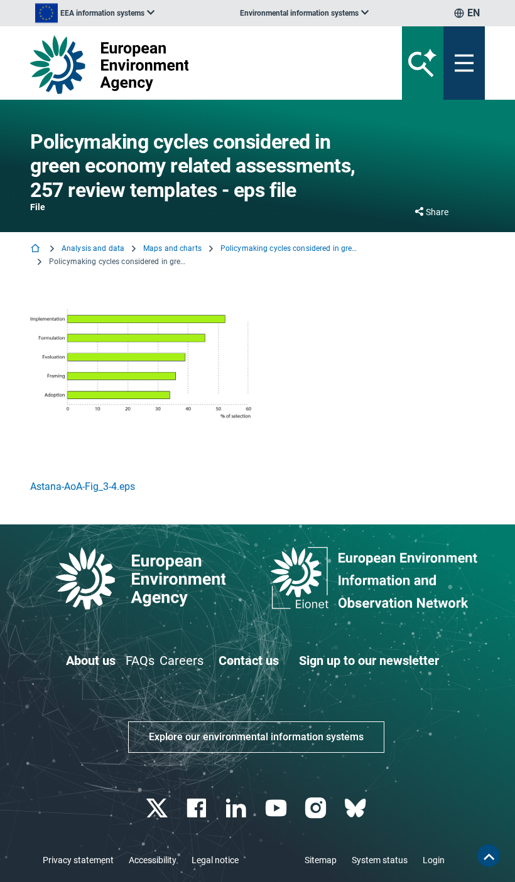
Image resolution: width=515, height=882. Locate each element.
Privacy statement (78, 860)
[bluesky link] (356, 808)
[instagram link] (317, 808)
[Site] (178, 64)
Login (434, 860)
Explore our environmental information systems (256, 737)
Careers (181, 660)
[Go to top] (488, 855)
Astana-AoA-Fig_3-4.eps (82, 486)
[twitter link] (158, 808)
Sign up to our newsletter (369, 660)
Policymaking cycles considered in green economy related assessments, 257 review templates (289, 248)
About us (91, 660)
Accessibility (152, 860)
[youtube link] (277, 808)
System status (380, 860)
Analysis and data (93, 248)
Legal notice (215, 860)
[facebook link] (198, 808)
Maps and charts (172, 248)
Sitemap (321, 860)
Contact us (249, 660)
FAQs (140, 660)
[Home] (36, 249)
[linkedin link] (238, 808)
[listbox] (95, 13)
